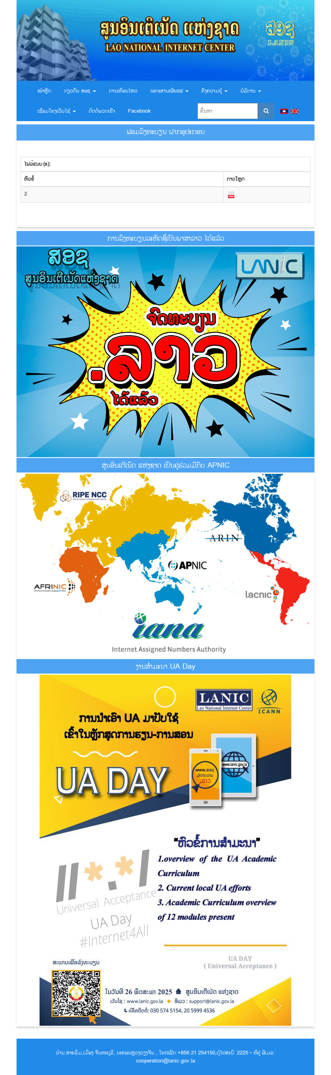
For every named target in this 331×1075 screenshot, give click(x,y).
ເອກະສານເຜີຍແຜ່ (167, 91)
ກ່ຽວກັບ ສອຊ (78, 91)
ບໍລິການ (249, 91)
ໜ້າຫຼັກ (44, 91)
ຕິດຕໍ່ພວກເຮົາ (102, 111)
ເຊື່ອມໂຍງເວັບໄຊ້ (55, 111)
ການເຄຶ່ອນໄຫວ (123, 91)
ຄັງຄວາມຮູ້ (212, 91)
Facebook (139, 111)
